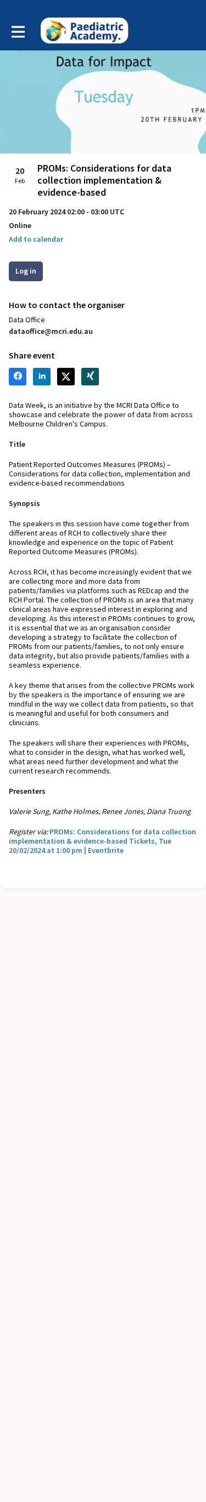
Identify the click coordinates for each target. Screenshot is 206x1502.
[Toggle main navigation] (17, 31)
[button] (36, 239)
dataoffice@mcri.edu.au (51, 331)
